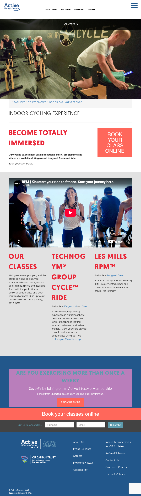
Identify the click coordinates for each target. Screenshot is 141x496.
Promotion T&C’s (83, 462)
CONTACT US (79, 10)
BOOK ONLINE (51, 10)
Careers (77, 455)
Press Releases (82, 449)
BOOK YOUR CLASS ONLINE (114, 142)
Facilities (19, 102)
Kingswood (70, 306)
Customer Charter (116, 467)
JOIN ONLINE (66, 10)
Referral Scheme (115, 453)
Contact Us (112, 460)
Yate (84, 306)
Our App (91, 10)
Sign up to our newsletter (30, 424)
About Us (78, 442)
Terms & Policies (115, 474)
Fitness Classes (37, 102)
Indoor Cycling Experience (65, 102)
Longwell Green (115, 275)
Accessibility (80, 469)
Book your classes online (70, 413)
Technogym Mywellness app (67, 339)
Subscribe (115, 425)
